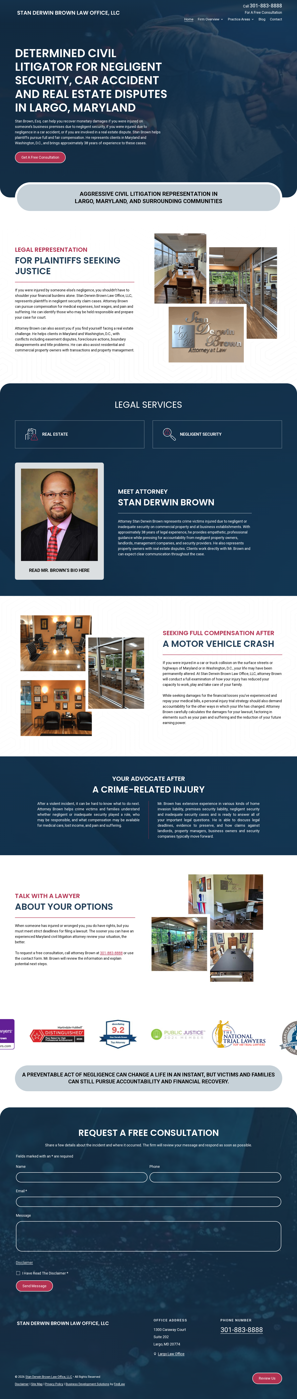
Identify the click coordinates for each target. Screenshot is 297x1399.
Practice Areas (239, 19)
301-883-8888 (266, 6)
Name (21, 1166)
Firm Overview (208, 19)
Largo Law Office (171, 1354)
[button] (293, 1370)
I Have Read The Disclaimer (45, 1273)
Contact (276, 19)
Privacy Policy (54, 1384)
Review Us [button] (267, 1378)
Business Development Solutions (87, 1384)
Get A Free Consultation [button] (40, 157)
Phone (155, 1166)
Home (188, 19)
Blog (262, 19)
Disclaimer (24, 1262)
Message (23, 1215)
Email (21, 1191)
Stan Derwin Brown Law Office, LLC (48, 1377)
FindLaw (119, 1384)
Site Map (37, 1384)
